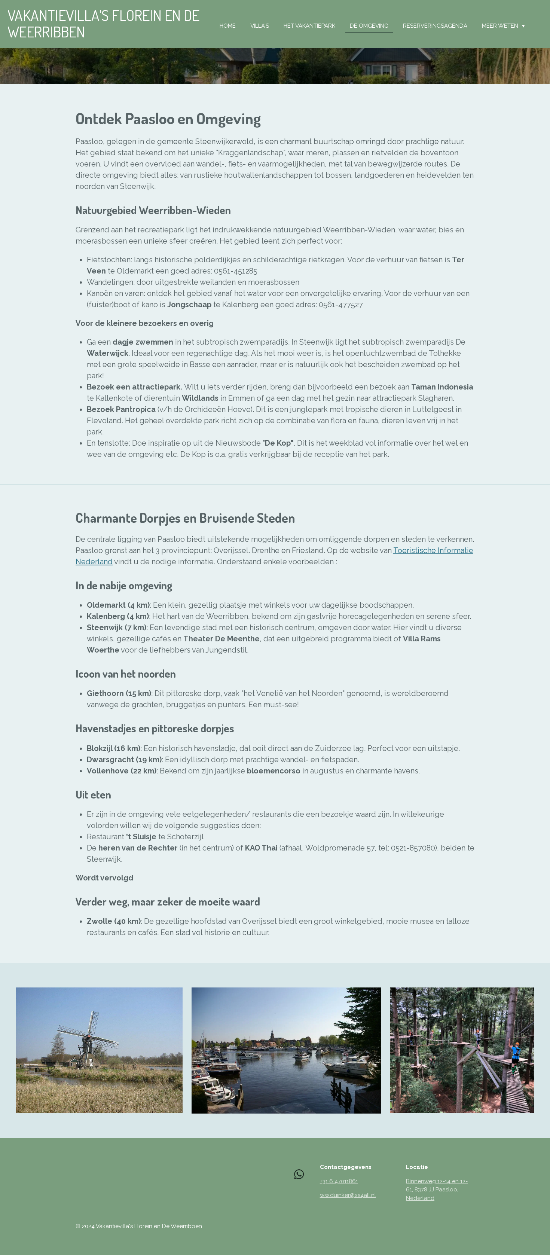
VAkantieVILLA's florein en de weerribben (103, 23)
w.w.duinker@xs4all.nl (348, 1195)
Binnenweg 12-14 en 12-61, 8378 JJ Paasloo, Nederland (437, 1189)
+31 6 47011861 (339, 1181)
